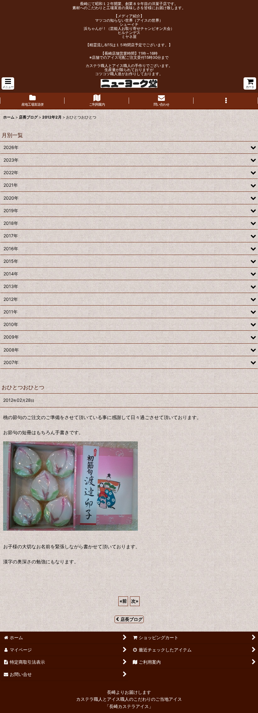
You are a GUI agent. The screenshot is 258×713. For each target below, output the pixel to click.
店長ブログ (132, 619)
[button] (8, 83)
